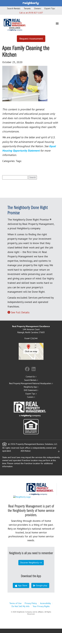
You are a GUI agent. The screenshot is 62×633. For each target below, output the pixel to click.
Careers (30, 397)
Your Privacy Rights (41, 606)
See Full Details (20, 312)
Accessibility (45, 603)
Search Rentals (13, 8)
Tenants (27, 8)
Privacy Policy (31, 603)
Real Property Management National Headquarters (30, 383)
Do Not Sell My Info (20, 606)
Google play (41, 585)
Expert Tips (50, 8)
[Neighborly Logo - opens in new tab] (31, 496)
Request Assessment (31, 38)
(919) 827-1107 (35, 12)
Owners (37, 8)
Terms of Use (15, 603)
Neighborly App (30, 387)
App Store (22, 585)
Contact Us (30, 376)
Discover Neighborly (29, 562)
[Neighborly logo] (31, 3)
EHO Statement (30, 390)
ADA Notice (26, 450)
